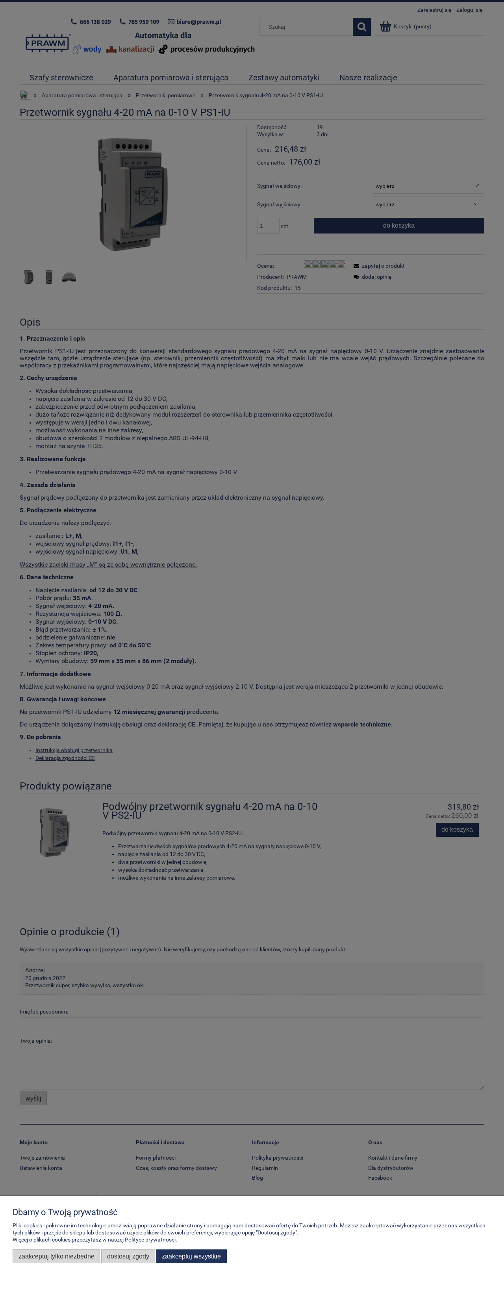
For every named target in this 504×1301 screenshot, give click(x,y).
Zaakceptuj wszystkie (191, 1256)
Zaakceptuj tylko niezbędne (56, 1256)
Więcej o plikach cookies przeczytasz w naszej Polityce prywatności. (95, 1239)
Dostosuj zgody (128, 1256)
